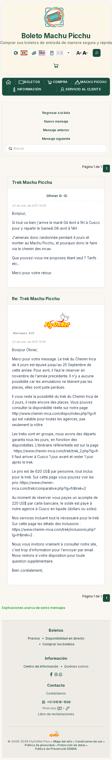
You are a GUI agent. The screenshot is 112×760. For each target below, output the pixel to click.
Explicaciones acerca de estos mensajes (33, 608)
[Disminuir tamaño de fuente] (85, 53)
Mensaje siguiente (56, 139)
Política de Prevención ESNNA (56, 749)
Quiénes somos (76, 666)
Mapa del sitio (62, 741)
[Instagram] (56, 674)
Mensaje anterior (56, 130)
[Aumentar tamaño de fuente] (79, 53)
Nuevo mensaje (56, 121)
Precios (34, 638)
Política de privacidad (39, 745)
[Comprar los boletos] (56, 65)
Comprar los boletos (58, 644)
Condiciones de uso (88, 741)
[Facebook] (51, 674)
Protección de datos (71, 745)
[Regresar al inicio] (8, 82)
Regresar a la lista (56, 113)
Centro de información (40, 666)
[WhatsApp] (60, 674)
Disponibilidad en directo (65, 638)
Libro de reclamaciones (56, 714)
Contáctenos (56, 693)
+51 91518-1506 (59, 702)
